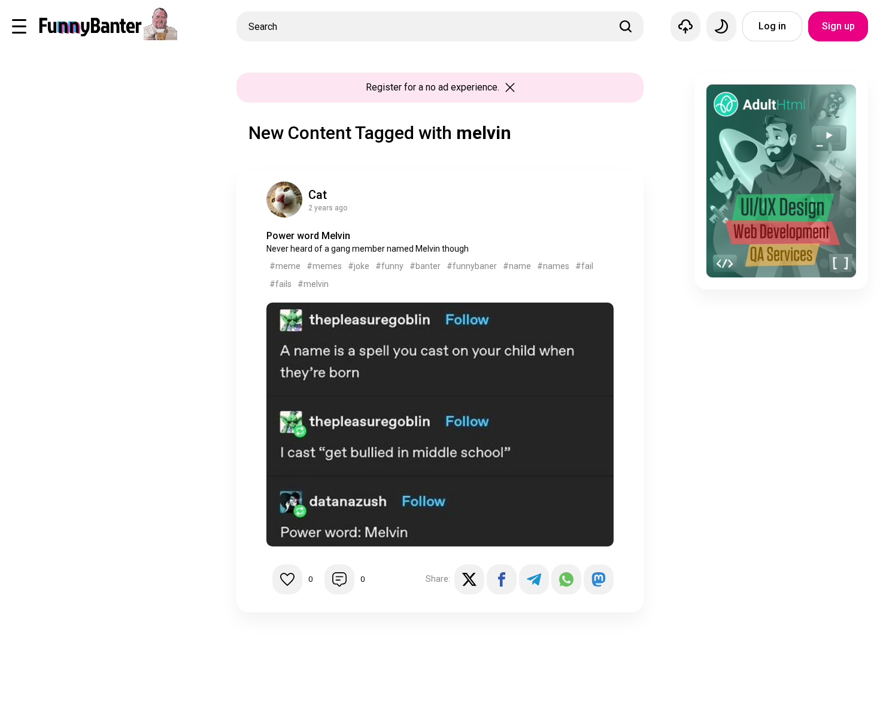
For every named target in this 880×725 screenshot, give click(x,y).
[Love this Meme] (287, 579)
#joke (358, 266)
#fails (280, 284)
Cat (317, 195)
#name (517, 266)
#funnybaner (472, 266)
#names (553, 266)
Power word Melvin (308, 235)
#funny (389, 266)
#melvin (313, 284)
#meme (285, 266)
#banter (425, 266)
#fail (584, 266)
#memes (324, 266)
